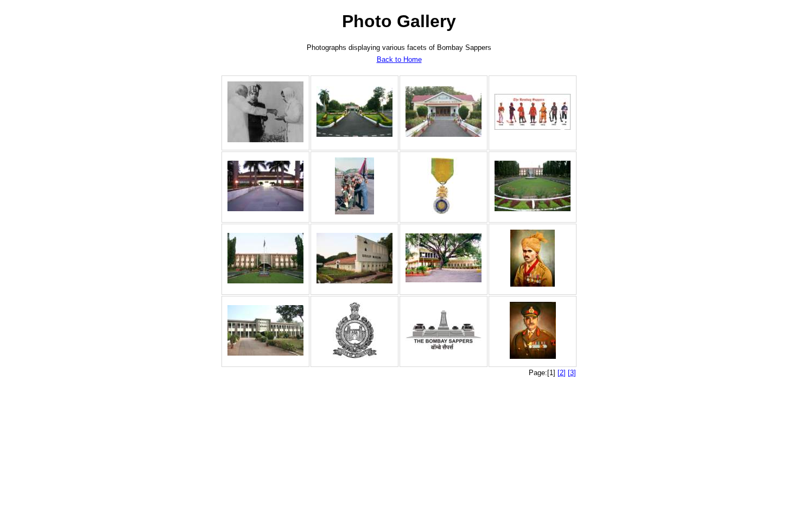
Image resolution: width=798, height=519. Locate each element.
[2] (562, 373)
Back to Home (399, 59)
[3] (572, 373)
